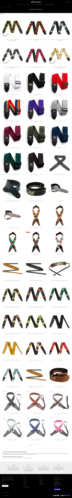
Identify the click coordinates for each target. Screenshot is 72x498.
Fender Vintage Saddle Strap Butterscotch (12, 280)
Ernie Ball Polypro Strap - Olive (36, 147)
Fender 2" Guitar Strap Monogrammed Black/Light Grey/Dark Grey (12, 67)
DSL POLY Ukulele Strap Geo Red (59, 413)
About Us (24, 480)
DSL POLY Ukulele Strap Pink (59, 439)
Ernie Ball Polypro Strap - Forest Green (12, 174)
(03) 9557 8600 (56, 486)
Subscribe (5, 485)
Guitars (19, 4)
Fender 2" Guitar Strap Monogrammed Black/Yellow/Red (36, 39)
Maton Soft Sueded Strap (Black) (36, 200)
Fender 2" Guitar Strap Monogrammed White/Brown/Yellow (59, 67)
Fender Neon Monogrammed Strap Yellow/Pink (12, 333)
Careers (24, 484)
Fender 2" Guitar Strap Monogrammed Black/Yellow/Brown (12, 40)
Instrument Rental (25, 481)
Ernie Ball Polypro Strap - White (12, 94)
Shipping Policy (41, 483)
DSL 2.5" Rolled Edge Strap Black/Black (12, 200)
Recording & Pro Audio (40, 4)
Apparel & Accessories (49, 4)
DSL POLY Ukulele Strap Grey (12, 439)
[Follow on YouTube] (6, 492)
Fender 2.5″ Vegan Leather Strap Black (59, 333)
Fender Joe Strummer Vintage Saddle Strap (59, 280)
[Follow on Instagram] (4, 492)
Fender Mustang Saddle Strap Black (36, 280)
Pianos (28, 4)
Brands (24, 483)
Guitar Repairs (25, 485)
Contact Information (42, 484)
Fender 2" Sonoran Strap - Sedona (59, 227)
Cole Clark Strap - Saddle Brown (12, 227)
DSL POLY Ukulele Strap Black (12, 413)
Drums (24, 4)
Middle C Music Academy (26, 487)
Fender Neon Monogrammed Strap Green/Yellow (36, 333)
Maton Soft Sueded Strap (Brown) (59, 386)
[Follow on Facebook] (2, 492)
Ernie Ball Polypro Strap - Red (59, 94)
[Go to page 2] (42, 444)
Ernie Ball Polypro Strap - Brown (36, 174)
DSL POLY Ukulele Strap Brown (36, 413)
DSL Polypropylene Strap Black (59, 174)
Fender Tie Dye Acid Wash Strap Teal (12, 386)
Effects (32, 4)
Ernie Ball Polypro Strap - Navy (59, 147)
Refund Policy (41, 481)
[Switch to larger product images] (1, 14)
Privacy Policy (41, 480)
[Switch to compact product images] (4, 14)
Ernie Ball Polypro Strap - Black (36, 94)
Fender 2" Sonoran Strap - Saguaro (36, 227)
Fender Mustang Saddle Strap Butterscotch (36, 386)
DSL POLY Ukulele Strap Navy (36, 439)
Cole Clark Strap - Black (59, 200)
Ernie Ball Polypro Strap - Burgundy (12, 147)
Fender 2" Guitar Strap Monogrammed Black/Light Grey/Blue (59, 40)
